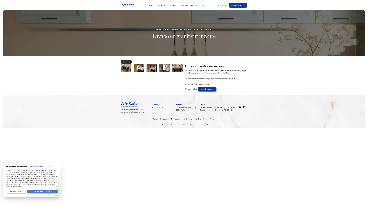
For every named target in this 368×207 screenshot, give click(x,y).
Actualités (194, 5)
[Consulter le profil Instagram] (244, 107)
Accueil (151, 5)
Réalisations (184, 5)
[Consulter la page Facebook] (240, 107)
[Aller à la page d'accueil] (128, 5)
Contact (212, 119)
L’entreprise (161, 5)
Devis (202, 5)
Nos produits (171, 5)
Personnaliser (17, 192)
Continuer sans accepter (14, 186)
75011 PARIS (186, 109)
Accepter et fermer (43, 192)
